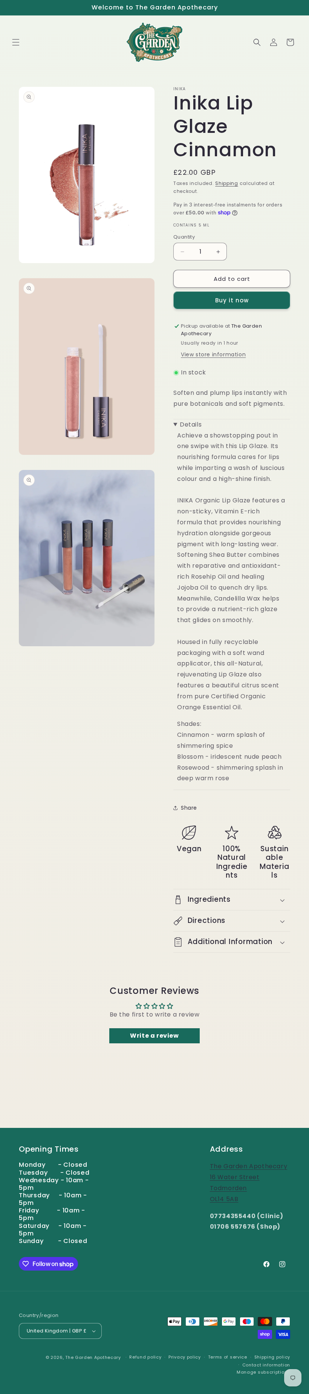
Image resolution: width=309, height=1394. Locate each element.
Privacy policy (184, 1357)
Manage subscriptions (263, 1372)
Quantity (184, 236)
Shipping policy (272, 1357)
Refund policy (145, 1357)
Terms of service (227, 1357)
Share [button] (189, 808)
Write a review (154, 1035)
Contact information (266, 1365)
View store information (213, 354)
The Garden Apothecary (93, 1357)
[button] (16, 42)
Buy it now (232, 300)
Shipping (226, 183)
